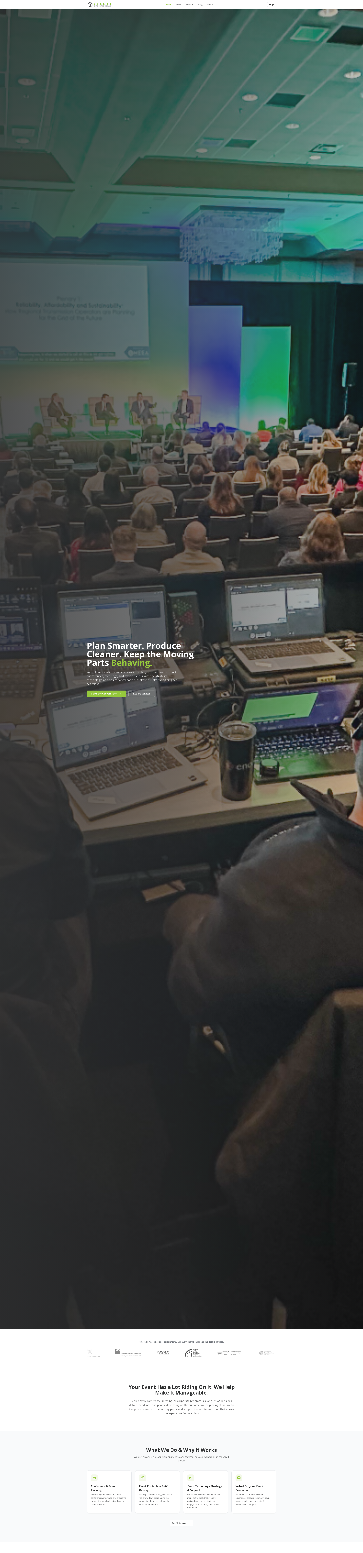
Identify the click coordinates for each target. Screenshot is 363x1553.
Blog (200, 4)
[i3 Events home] (100, 4)
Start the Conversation (104, 693)
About (179, 4)
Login (271, 4)
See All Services (179, 1523)
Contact (211, 4)
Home (168, 4)
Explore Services (141, 693)
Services (190, 4)
